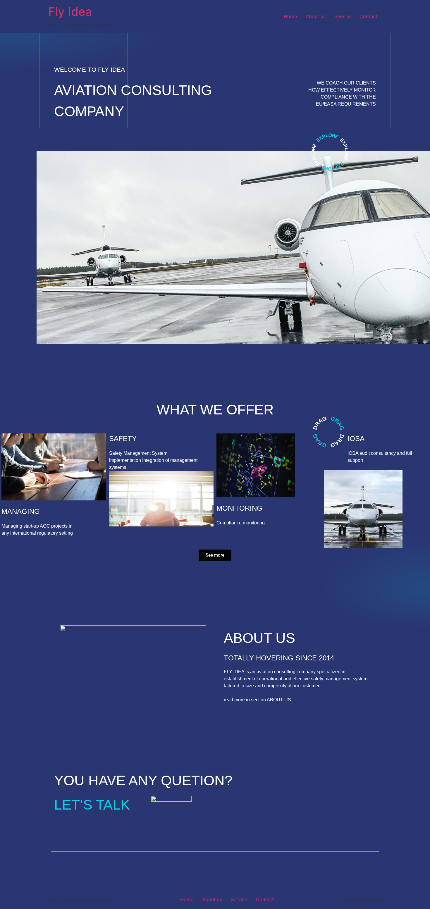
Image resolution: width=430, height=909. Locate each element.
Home (290, 16)
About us (316, 16)
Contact (368, 16)
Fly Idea (70, 11)
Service (342, 16)
